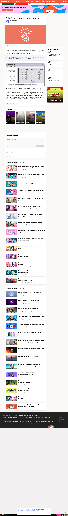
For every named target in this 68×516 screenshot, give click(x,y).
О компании (36, 415)
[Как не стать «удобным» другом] (25, 184)
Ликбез (26, 327)
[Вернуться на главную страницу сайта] (5, 1)
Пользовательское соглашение (14, 419)
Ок (34, 513)
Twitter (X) (21, 417)
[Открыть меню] (44, 151)
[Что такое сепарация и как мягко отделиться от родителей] (25, 264)
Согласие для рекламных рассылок (10, 423)
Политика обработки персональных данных (29, 419)
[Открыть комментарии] (21, 169)
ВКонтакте (15, 417)
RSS (39, 417)
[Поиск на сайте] (61, 1)
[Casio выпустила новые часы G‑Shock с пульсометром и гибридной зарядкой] (25, 358)
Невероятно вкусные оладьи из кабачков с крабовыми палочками (54, 67)
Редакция (26, 415)
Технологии (31, 295)
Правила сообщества (29, 421)
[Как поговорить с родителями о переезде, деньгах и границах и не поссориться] (25, 280)
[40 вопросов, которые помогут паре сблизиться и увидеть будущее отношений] (25, 216)
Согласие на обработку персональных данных (44, 421)
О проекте (11, 415)
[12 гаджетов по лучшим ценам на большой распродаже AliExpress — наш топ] (25, 374)
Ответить (14, 155)
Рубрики (16, 415)
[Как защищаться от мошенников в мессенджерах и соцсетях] (25, 398)
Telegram (10, 417)
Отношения (27, 169)
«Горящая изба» (27, 201)
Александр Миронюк (13, 20)
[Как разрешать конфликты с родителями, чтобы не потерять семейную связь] (25, 176)
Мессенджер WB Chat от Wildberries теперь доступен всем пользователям (55, 75)
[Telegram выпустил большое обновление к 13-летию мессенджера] (25, 318)
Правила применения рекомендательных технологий (13, 421)
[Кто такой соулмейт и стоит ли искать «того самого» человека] (25, 272)
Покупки (26, 343)
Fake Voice (40, 89)
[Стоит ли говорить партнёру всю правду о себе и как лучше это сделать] (25, 256)
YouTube (30, 417)
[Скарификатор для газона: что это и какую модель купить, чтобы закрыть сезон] (25, 382)
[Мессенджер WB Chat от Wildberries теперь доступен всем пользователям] (25, 302)
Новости (26, 295)
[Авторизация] (66, 1)
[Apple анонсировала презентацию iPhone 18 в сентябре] (25, 294)
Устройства (31, 311)
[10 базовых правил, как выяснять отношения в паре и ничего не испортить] (25, 192)
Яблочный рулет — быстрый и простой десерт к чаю (55, 83)
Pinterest (26, 417)
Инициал (35, 417)
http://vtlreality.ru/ (22, 153)
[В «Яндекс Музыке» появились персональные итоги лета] (25, 350)
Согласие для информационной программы (26, 423)
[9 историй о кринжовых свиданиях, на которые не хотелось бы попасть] (25, 240)
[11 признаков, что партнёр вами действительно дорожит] (25, 248)
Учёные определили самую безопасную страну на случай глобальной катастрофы (55, 58)
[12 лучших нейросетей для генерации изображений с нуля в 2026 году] (25, 326)
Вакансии (31, 415)
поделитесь (36, 57)
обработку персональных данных (33, 510)
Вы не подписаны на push (46, 417)
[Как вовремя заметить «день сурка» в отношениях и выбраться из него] (25, 232)
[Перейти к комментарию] (55, 55)
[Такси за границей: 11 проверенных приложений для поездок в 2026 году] (25, 390)
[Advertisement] (25, 128)
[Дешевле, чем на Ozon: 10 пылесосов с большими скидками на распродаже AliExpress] (25, 406)
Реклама (21, 415)
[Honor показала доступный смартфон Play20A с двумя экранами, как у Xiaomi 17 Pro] (25, 334)
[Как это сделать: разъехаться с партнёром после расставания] (25, 200)
